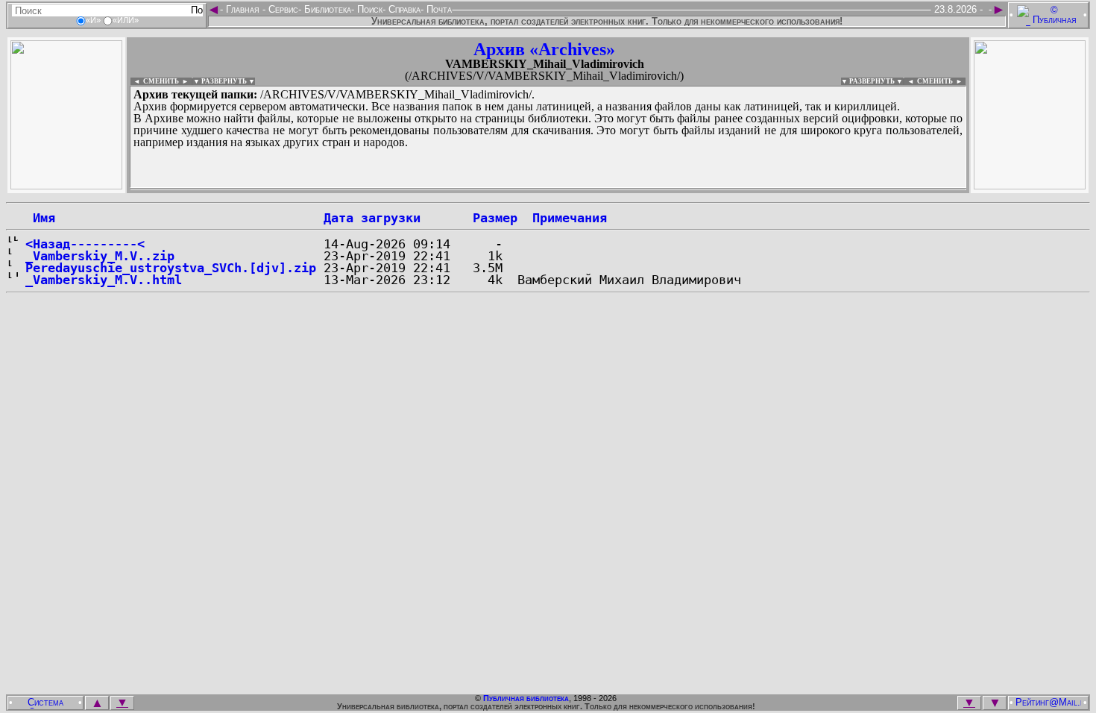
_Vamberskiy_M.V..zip (99, 255)
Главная (242, 9)
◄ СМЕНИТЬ (154, 81)
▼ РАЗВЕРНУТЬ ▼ (224, 81)
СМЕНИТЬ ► (941, 81)
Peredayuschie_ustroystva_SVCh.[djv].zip (170, 267)
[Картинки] (1030, 185)
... (491, 189)
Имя (40, 217)
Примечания (569, 217)
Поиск (368, 9)
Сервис (281, 9)
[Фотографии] (66, 185)
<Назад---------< (85, 243)
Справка (403, 9)
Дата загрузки (372, 217)
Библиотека (326, 9)
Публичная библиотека (526, 698)
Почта (437, 9)
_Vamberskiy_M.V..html (103, 279)
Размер (495, 217)
